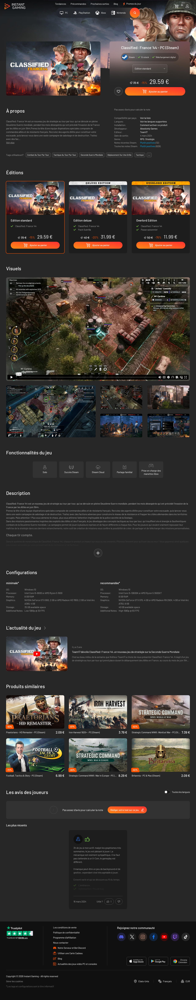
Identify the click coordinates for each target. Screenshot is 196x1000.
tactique (140, 155)
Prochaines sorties (100, 3)
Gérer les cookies (14, 981)
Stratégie (150, 139)
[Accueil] (15, 6)
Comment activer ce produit (153, 125)
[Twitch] (175, 937)
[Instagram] (143, 937)
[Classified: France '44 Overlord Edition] (161, 210)
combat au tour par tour (38, 155)
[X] (132, 937)
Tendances (60, 3)
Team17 (143, 132)
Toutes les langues (181, 792)
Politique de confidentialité (66, 932)
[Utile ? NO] (119, 901)
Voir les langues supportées (153, 121)
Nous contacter (60, 942)
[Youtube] (164, 937)
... (149, 155)
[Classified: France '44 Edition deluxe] (98, 210)
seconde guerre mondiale (92, 155)
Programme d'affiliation (64, 937)
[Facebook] (153, 937)
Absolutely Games (148, 128)
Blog (116, 3)
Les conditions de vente (65, 927)
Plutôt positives (148, 142)
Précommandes (78, 3)
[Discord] (121, 937)
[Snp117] (78, 839)
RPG (142, 139)
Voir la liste (145, 118)
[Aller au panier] (176, 6)
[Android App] (158, 961)
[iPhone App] (136, 961)
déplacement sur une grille (119, 155)
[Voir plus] (98, 869)
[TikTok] (185, 937)
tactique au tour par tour (65, 155)
